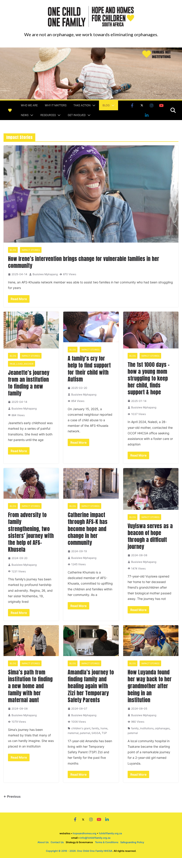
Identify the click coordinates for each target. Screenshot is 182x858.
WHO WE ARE (29, 105)
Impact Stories (31, 250)
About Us (43, 842)
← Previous (12, 796)
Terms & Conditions (106, 842)
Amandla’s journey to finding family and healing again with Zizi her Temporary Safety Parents (91, 686)
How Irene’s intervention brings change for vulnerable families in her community (83, 262)
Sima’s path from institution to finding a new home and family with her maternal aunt (30, 686)
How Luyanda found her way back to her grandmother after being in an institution (150, 686)
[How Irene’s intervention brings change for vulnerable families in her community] (91, 194)
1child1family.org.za (110, 833)
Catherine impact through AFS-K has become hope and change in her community (87, 529)
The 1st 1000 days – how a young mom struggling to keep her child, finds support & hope (149, 378)
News (24, 115)
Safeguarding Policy (132, 842)
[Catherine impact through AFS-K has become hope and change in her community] (91, 483)
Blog (106, 105)
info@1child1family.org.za (95, 837)
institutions (147, 728)
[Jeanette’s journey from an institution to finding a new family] (31, 330)
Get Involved (77, 115)
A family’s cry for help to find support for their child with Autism (89, 368)
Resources (48, 115)
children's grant (80, 728)
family (95, 728)
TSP (104, 733)
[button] (93, 105)
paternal (85, 733)
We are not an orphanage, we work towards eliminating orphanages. (91, 34)
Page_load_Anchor (21, 363)
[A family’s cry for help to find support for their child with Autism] (91, 327)
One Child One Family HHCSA (94, 850)
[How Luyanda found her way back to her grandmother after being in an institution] (150, 640)
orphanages (162, 728)
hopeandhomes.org (84, 833)
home (104, 728)
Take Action (82, 105)
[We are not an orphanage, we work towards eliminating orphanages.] (91, 50)
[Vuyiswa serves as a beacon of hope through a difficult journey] (150, 489)
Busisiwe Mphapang (45, 274)
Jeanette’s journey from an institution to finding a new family (28, 383)
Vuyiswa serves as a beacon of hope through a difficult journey (150, 536)
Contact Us (57, 842)
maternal (73, 733)
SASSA (95, 733)
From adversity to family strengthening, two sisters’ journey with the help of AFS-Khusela (31, 532)
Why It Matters (55, 105)
